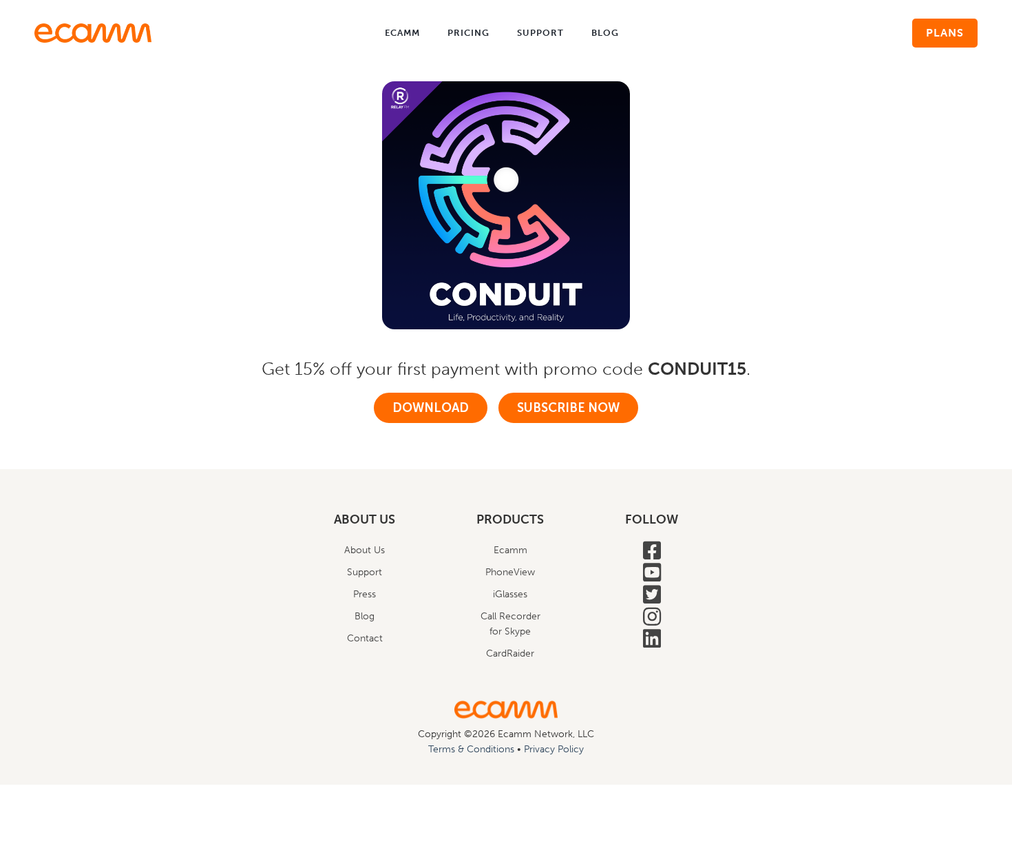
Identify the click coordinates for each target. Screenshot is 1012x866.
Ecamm (510, 550)
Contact (365, 638)
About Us (364, 550)
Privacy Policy (554, 749)
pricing (468, 33)
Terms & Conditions (471, 749)
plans (945, 32)
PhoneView (510, 572)
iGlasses (510, 594)
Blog (365, 616)
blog (605, 33)
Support (364, 572)
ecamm (402, 33)
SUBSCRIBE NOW (568, 407)
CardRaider (510, 653)
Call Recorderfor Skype (510, 623)
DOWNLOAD (430, 407)
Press (364, 594)
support (540, 33)
